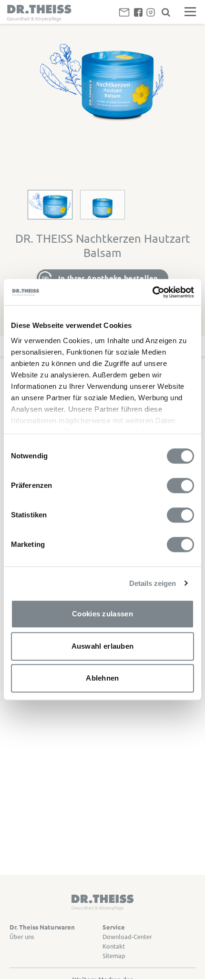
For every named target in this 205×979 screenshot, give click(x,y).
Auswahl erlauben (103, 646)
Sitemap (113, 955)
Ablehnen (102, 678)
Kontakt (113, 946)
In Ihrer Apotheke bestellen (108, 278)
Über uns (22, 936)
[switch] (180, 485)
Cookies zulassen (102, 614)
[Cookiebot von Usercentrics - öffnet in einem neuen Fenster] (152, 292)
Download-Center (127, 936)
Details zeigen (152, 583)
